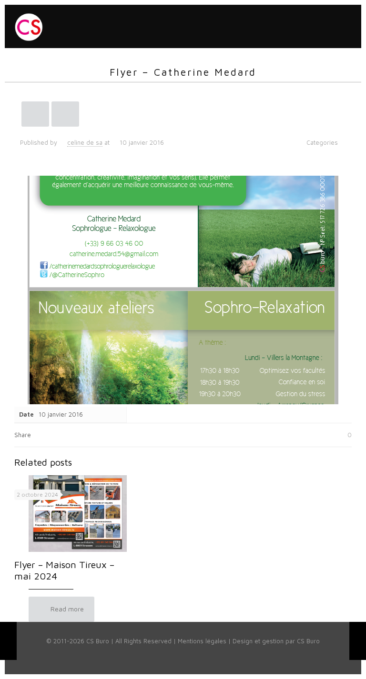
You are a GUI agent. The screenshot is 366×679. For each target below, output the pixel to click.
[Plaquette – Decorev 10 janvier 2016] (357, 641)
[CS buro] (28, 26)
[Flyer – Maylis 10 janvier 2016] (8, 641)
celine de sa (84, 142)
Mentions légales (202, 641)
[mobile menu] (346, 26)
